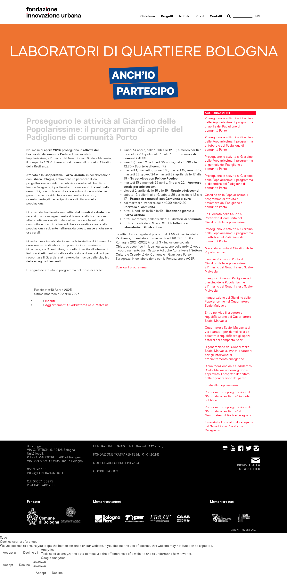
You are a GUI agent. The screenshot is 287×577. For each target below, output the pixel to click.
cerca (229, 16)
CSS (252, 529)
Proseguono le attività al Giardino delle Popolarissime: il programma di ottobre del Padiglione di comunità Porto (229, 235)
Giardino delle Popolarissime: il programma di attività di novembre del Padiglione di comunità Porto (227, 201)
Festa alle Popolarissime (222, 385)
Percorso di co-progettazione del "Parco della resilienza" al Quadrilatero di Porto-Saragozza (228, 411)
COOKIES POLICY (105, 471)
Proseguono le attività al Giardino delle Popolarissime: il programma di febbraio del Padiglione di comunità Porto (229, 143)
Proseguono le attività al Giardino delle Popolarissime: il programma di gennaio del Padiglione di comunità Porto (229, 163)
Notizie (184, 16)
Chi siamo (147, 16)
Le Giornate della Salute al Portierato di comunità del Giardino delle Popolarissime (225, 218)
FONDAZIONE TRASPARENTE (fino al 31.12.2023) (128, 446)
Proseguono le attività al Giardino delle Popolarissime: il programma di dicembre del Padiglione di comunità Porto (229, 182)
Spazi (200, 16)
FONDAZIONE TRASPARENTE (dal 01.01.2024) (126, 454)
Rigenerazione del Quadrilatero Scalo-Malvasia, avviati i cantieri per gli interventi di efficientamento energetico (228, 353)
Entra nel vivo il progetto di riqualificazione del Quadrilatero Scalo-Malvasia (228, 317)
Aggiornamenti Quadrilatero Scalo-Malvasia (76, 305)
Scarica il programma (131, 267)
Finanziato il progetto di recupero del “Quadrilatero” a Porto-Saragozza (229, 426)
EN (257, 16)
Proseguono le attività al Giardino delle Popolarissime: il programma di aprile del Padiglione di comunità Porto (229, 124)
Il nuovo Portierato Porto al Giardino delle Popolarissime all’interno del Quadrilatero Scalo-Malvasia (229, 265)
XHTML (241, 529)
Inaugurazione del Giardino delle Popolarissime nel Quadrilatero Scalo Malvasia (228, 302)
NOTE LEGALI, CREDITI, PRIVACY (116, 463)
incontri (50, 301)
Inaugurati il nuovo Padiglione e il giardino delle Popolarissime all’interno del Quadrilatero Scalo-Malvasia (229, 284)
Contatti (216, 16)
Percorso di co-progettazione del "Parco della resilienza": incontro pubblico (228, 396)
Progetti (167, 16)
